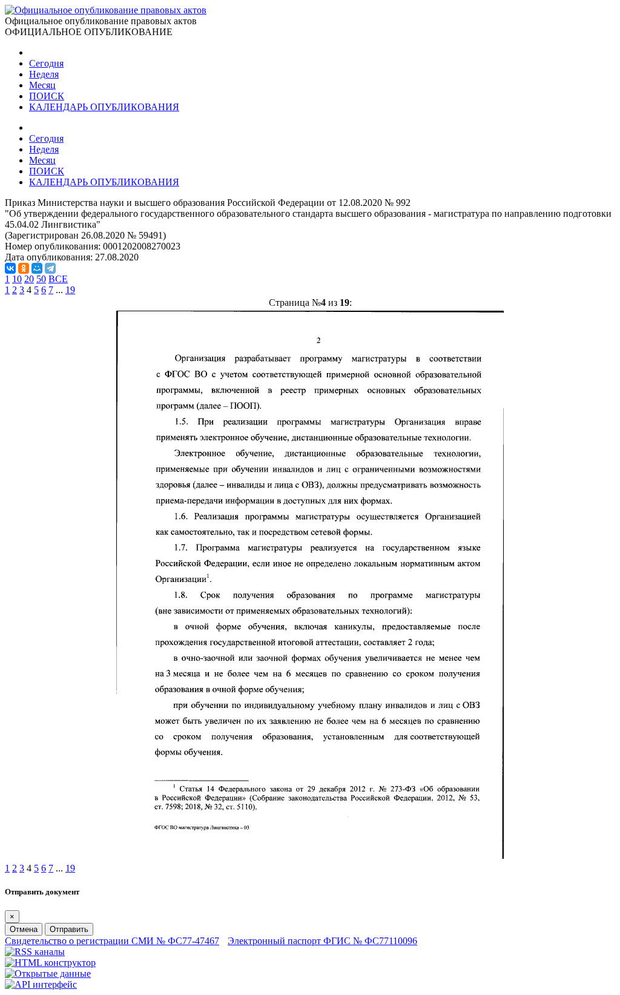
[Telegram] (50, 268)
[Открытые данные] (48, 973)
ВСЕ (58, 279)
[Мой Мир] (36, 268)
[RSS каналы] (35, 952)
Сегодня (46, 63)
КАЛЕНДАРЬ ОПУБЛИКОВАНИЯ (104, 107)
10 (17, 279)
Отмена (24, 929)
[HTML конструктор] (50, 962)
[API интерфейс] (41, 984)
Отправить (69, 929)
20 (29, 279)
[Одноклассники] (23, 268)
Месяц (42, 85)
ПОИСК (46, 96)
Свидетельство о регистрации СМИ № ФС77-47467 (112, 941)
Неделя (44, 74)
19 (70, 290)
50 (41, 279)
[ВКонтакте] (10, 268)
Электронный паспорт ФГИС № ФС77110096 (322, 941)
